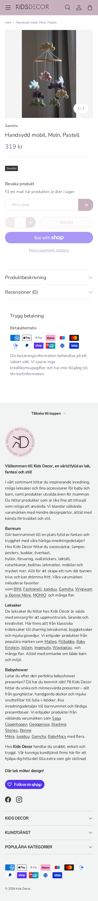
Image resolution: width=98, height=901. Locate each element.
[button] (89, 7)
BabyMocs (57, 736)
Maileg (50, 641)
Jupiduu (50, 589)
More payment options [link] (49, 250)
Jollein (26, 647)
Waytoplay (62, 647)
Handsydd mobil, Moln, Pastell (36, 22)
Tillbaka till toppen (46, 413)
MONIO (39, 595)
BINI (17, 589)
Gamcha (11, 125)
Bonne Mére (19, 595)
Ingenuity (42, 647)
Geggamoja (39, 724)
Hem (8, 22)
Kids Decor (23, 889)
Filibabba (67, 641)
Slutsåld (66, 222)
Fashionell (32, 589)
